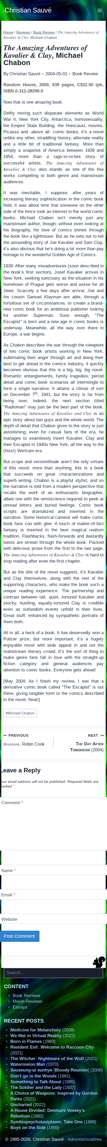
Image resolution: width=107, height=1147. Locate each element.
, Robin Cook (24, 740)
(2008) (42, 1030)
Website (9, 919)
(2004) (87, 743)
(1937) (43, 1087)
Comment (12, 802)
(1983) (33, 1041)
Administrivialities (85, 1139)
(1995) (42, 1081)
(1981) (40, 1076)
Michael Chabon (20, 713)
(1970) (34, 1064)
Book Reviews (27, 995)
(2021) (54, 1058)
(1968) (53, 1121)
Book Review (85, 73)
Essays (20, 1007)
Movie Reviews (27, 1001)
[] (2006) (56, 1070)
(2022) (42, 1035)
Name (8, 870)
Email (8, 894)
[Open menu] (100, 10)
